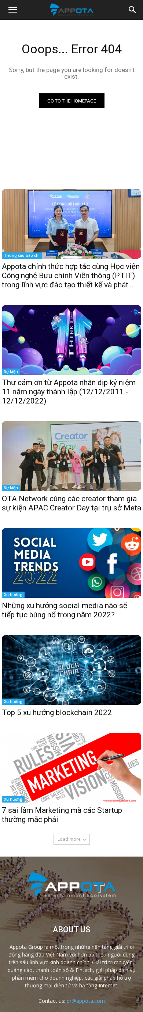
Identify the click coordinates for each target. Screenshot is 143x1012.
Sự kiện (11, 371)
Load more (69, 839)
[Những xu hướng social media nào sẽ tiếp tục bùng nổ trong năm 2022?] (71, 563)
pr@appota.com (86, 1000)
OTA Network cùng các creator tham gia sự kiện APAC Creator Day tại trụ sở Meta (71, 503)
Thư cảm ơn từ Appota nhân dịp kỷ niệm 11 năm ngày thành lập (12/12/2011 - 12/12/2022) (69, 391)
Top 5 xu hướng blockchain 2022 (57, 712)
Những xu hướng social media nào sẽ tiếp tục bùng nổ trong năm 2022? (64, 610)
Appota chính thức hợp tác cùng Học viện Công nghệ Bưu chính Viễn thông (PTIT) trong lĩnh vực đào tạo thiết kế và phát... (71, 275)
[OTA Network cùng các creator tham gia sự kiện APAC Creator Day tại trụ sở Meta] (71, 456)
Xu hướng (13, 594)
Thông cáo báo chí (22, 255)
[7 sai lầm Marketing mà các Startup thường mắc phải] (71, 768)
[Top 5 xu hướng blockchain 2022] (71, 670)
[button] (132, 10)
